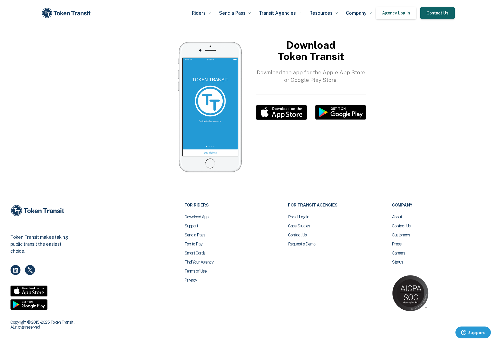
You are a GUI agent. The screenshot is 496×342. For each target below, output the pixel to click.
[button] (201, 13)
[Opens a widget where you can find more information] (473, 333)
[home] (67, 13)
